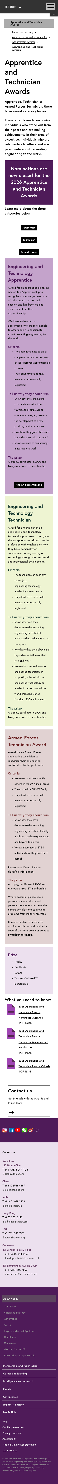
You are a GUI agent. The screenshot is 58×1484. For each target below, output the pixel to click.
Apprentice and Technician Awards (26, 23)
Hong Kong (8, 1213)
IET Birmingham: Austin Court (19, 1265)
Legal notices (9, 1450)
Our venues (10, 1343)
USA (5, 1229)
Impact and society (22, 32)
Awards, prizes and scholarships (29, 37)
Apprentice (29, 227)
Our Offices (8, 1160)
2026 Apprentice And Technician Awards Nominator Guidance (31, 1012)
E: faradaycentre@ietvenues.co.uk (20, 1258)
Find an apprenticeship (29, 484)
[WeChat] (24, 1130)
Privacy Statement (12, 1433)
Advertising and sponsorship (19, 1355)
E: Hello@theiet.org (13, 1173)
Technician (29, 239)
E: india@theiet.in (12, 1205)
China (5, 1181)
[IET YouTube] (17, 1130)
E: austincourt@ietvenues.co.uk (19, 1274)
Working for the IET (14, 1349)
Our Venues (8, 1245)
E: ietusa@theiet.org (13, 1237)
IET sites (10, 6)
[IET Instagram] (4, 1130)
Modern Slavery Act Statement (19, 1444)
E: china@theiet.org (13, 1189)
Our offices (10, 1337)
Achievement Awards (23, 41)
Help (5, 1421)
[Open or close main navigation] (50, 6)
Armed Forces (29, 252)
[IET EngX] (37, 1130)
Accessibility (9, 1438)
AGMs (7, 1324)
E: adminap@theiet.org (15, 1221)
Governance (10, 1318)
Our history (10, 1306)
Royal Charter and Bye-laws (19, 1331)
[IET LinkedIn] (11, 1130)
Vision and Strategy (14, 1312)
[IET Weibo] (30, 1130)
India (5, 1197)
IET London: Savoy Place (16, 1249)
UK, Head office (11, 1165)
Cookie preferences (13, 1427)
